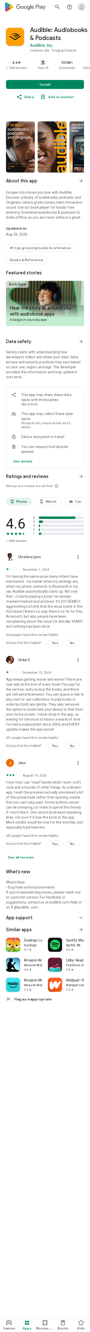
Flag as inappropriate (29, 999)
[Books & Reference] (27, 260)
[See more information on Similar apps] (81, 930)
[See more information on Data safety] (81, 342)
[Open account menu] (82, 7)
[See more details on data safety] (23, 461)
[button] (47, 68)
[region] (45, 64)
